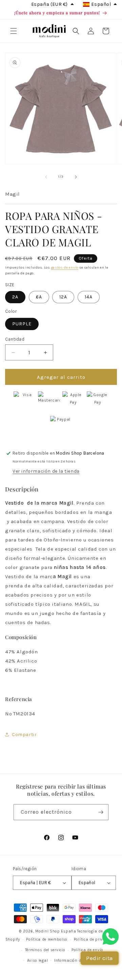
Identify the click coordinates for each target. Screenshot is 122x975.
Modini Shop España (55, 931)
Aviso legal (37, 960)
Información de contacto (77, 960)
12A (63, 297)
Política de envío (87, 950)
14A (89, 297)
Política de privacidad (95, 939)
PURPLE (22, 324)
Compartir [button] (24, 734)
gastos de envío (65, 267)
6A (39, 297)
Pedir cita (99, 958)
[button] (13, 30)
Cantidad (14, 339)
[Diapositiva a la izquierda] (46, 176)
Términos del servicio (45, 950)
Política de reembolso (46, 939)
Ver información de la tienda (46, 471)
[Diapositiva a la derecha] (75, 176)
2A (15, 297)
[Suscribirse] (100, 812)
